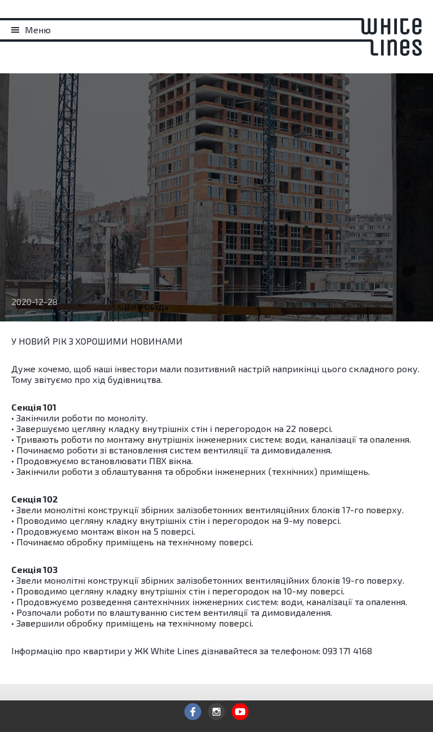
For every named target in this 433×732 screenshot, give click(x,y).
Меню (38, 29)
